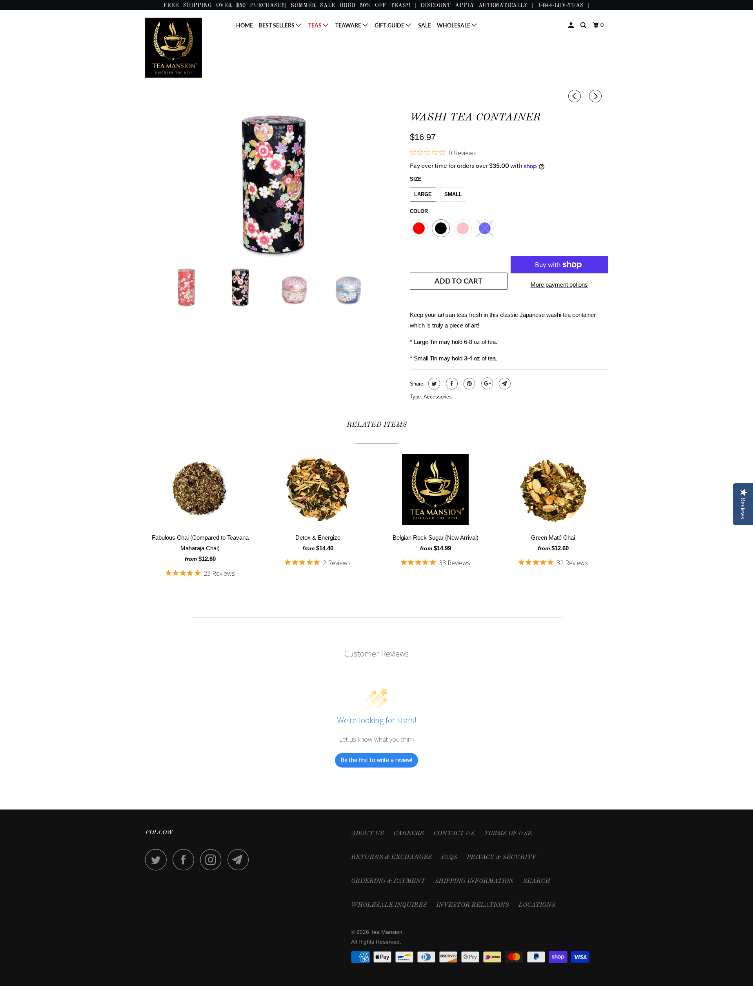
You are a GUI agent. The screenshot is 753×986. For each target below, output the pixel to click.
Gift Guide (390, 25)
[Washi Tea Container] (273, 183)
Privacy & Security (501, 857)
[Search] (584, 25)
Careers (408, 833)
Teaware (348, 25)
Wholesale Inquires (389, 905)
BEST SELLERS (277, 25)
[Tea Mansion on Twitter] (158, 859)
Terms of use (508, 833)
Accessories (438, 397)
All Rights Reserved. (376, 942)
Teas (315, 25)
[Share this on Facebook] (451, 383)
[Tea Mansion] (185, 48)
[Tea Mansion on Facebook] (185, 859)
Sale (424, 25)
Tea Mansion (386, 932)
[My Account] (572, 25)
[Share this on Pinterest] (468, 383)
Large (423, 194)
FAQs (449, 857)
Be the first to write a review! (376, 760)
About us (367, 833)
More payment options (559, 284)
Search (536, 881)
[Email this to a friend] (504, 383)
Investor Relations (472, 905)
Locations (536, 905)
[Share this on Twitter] (433, 383)
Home (244, 25)
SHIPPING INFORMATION (474, 881)
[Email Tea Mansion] (240, 859)
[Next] (596, 96)
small (453, 194)
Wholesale (454, 25)
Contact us (454, 833)
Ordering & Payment (388, 881)
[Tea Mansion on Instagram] (213, 859)
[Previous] (575, 96)
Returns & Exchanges (391, 857)
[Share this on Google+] (486, 383)
